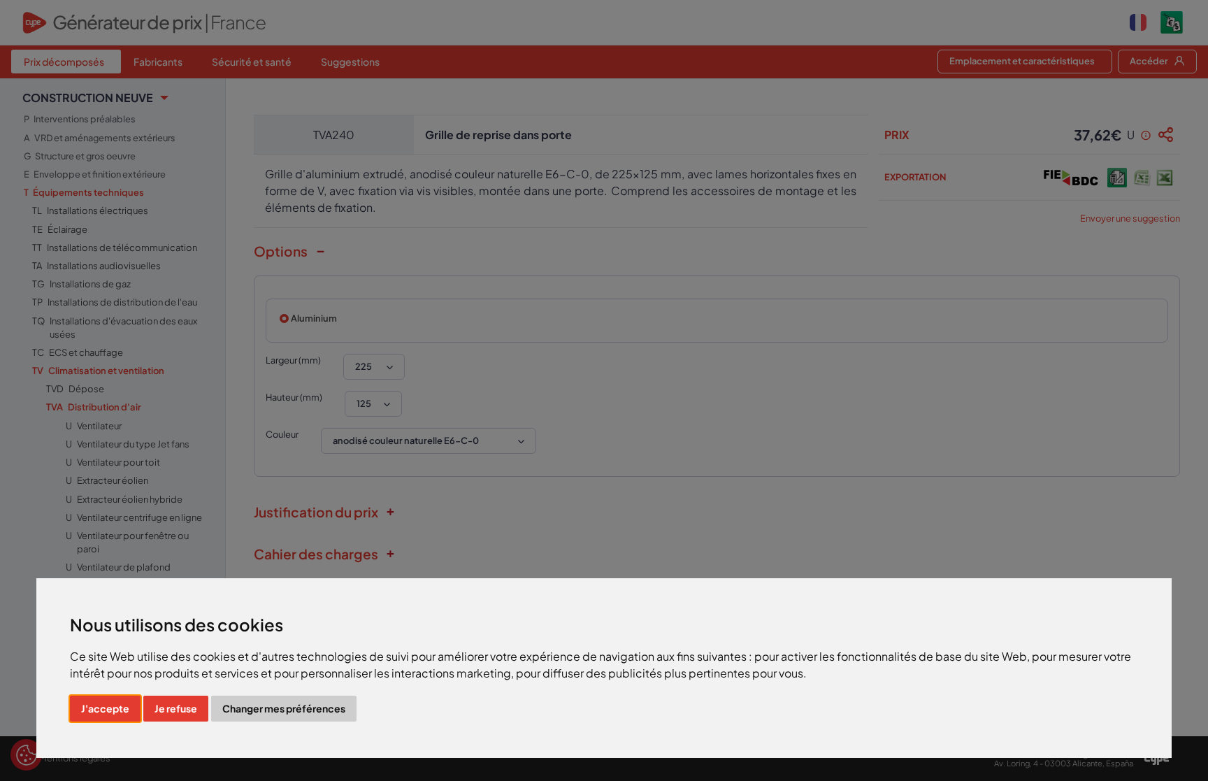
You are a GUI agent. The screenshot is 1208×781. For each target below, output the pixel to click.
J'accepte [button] (105, 708)
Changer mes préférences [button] (283, 708)
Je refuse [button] (175, 708)
